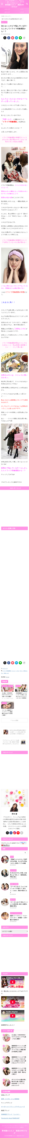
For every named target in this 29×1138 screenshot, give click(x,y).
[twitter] (4, 37)
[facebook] (8, 37)
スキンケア (7, 9)
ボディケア (7, 12)
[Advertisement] (14, 507)
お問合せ (22, 1127)
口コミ (21, 670)
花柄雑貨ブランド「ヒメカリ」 (11, 1114)
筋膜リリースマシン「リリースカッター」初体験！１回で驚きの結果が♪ (18, 917)
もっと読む (15, 720)
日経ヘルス (6, 673)
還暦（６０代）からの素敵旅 (10, 1099)
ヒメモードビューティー (13, 1127)
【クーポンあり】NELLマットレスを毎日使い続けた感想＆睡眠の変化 (19, 904)
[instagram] (14, 832)
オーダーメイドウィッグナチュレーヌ (13, 1106)
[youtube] (18, 832)
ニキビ (17, 670)
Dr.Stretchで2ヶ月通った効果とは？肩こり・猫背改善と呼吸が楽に (18, 875)
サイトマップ (5, 1125)
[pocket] (12, 37)
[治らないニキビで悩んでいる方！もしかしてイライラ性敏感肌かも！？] (16, 37)
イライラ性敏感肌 (7, 670)
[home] (21, 832)
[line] (20, 37)
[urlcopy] (24, 37)
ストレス (13, 670)
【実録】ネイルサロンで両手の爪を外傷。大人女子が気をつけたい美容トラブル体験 (18, 861)
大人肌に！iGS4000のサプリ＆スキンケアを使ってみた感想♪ (7, 694)
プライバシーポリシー (14, 1125)
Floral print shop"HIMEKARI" (10, 1118)
